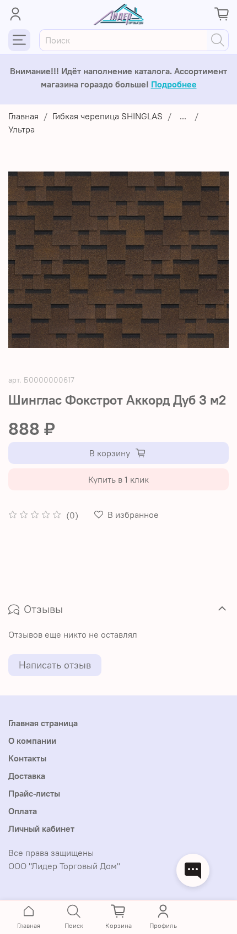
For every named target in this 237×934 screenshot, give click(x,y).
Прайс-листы (34, 793)
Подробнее (174, 84)
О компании (32, 740)
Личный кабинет (41, 828)
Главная (23, 115)
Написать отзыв (55, 665)
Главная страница (43, 722)
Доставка (26, 775)
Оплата (22, 810)
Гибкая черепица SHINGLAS (107, 115)
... (183, 116)
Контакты (27, 758)
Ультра (21, 129)
